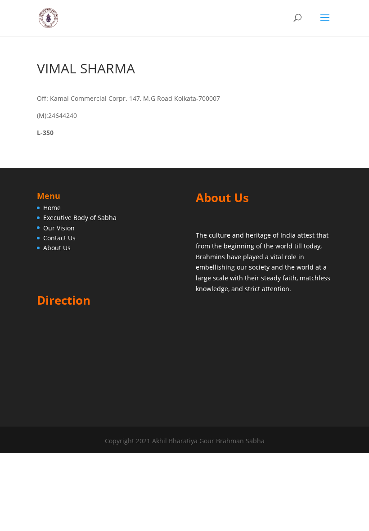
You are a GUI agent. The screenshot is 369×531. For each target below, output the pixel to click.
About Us (57, 247)
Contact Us (59, 238)
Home (52, 207)
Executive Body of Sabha (80, 217)
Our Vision (59, 228)
